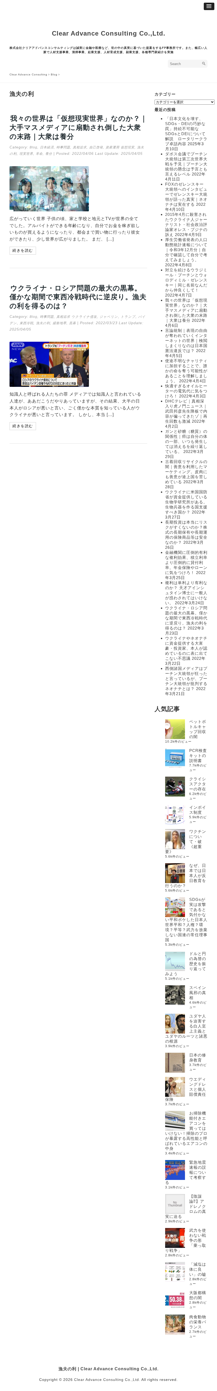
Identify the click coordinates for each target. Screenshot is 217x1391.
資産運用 (112, 147)
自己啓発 (96, 147)
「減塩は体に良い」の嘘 (197, 1269)
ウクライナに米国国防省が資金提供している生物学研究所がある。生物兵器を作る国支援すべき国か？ (186, 502)
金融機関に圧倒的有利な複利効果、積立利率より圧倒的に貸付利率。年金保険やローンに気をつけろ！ (186, 562)
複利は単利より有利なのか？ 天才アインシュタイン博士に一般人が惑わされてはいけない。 (186, 592)
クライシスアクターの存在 (197, 784)
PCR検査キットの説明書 (198, 755)
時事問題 (63, 147)
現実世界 (26, 154)
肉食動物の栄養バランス (197, 1322)
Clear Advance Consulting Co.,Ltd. (108, 33)
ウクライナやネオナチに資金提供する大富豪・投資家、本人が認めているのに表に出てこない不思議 (186, 648)
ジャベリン (109, 317)
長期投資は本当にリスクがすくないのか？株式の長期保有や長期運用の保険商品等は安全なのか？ (186, 532)
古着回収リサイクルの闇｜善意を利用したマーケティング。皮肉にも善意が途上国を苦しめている (186, 471)
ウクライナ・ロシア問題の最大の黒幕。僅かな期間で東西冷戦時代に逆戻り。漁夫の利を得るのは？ (78, 297)
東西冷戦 (26, 323)
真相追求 (80, 147)
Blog (33, 147)
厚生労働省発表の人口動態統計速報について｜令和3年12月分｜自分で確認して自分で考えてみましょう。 (186, 249)
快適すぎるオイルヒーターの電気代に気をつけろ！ (186, 391)
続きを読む (22, 250)
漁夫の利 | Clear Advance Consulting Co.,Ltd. (108, 1368)
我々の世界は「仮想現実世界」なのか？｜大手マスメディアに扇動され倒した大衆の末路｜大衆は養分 (78, 127)
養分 (48, 154)
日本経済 (47, 147)
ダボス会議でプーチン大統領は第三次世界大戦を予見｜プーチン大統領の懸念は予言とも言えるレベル (186, 164)
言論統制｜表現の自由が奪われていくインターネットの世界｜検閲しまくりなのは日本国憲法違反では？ (186, 340)
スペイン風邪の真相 (197, 992)
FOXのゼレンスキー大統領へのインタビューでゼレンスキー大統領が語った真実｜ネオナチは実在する (186, 194)
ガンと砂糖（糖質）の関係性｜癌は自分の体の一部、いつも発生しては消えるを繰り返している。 (186, 441)
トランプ (128, 317)
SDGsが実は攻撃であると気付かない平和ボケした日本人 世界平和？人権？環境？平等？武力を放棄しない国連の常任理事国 (188, 919)
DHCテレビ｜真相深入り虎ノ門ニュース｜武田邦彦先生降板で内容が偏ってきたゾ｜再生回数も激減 (186, 411)
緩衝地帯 (59, 323)
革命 (39, 154)
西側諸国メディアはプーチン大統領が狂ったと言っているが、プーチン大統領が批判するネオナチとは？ (186, 678)
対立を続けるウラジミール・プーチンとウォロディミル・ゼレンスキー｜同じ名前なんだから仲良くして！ (186, 280)
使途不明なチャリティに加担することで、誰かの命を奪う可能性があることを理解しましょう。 (186, 370)
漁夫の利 (43, 323)
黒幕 (72, 323)
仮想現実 (127, 147)
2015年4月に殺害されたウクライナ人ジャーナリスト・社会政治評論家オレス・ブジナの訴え (186, 224)
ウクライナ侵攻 (84, 317)
